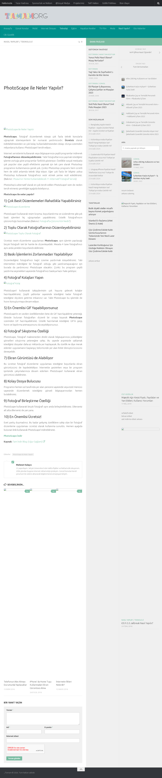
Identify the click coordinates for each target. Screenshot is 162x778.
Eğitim (74, 28)
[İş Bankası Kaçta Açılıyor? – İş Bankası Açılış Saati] (127, 176)
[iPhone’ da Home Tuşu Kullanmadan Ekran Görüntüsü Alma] (43, 583)
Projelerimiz (78, 3)
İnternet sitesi (12, 736)
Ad (8, 727)
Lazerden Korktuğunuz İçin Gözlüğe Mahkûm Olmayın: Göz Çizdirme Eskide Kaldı (101, 248)
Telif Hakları (93, 3)
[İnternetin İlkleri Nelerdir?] (69, 583)
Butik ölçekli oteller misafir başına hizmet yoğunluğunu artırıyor (101, 211)
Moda (112, 28)
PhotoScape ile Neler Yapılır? (23, 454)
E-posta (49, 727)
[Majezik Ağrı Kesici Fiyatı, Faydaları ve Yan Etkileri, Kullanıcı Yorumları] (140, 297)
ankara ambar (94, 261)
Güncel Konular (22, 28)
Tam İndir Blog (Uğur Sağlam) (28, 441)
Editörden (93, 54)
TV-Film (102, 28)
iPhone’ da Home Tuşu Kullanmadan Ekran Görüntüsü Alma (40, 684)
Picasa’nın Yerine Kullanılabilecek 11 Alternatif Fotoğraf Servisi (44, 179)
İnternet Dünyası (48, 28)
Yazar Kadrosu (22, 3)
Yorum (9, 710)
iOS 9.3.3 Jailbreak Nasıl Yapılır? (137, 623)
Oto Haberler (139, 28)
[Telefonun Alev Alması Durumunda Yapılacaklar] (17, 583)
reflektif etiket (127, 413)
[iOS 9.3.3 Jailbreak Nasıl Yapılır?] (140, 522)
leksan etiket (127, 416)
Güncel (136, 159)
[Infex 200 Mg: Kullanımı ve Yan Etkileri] (127, 163)
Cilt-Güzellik (9, 35)
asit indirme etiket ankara (132, 419)
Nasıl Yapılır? (124, 28)
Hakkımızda (7, 3)
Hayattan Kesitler (88, 28)
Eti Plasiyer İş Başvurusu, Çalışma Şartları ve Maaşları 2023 (101, 89)
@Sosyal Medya (63, 3)
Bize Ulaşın (124, 3)
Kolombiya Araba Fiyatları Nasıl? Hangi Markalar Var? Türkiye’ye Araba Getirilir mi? (100, 142)
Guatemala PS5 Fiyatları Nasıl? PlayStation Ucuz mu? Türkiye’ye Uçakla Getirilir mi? (102, 157)
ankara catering (128, 193)
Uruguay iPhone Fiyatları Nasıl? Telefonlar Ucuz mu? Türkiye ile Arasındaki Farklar (102, 172)
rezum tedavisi (128, 190)
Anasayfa (8, 28)
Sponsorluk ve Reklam (42, 3)
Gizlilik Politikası (109, 3)
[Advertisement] (43, 67)
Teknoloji (64, 28)
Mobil (34, 28)
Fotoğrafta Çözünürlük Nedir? (55, 221)
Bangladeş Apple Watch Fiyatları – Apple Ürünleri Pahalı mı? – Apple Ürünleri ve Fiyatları (101, 128)
